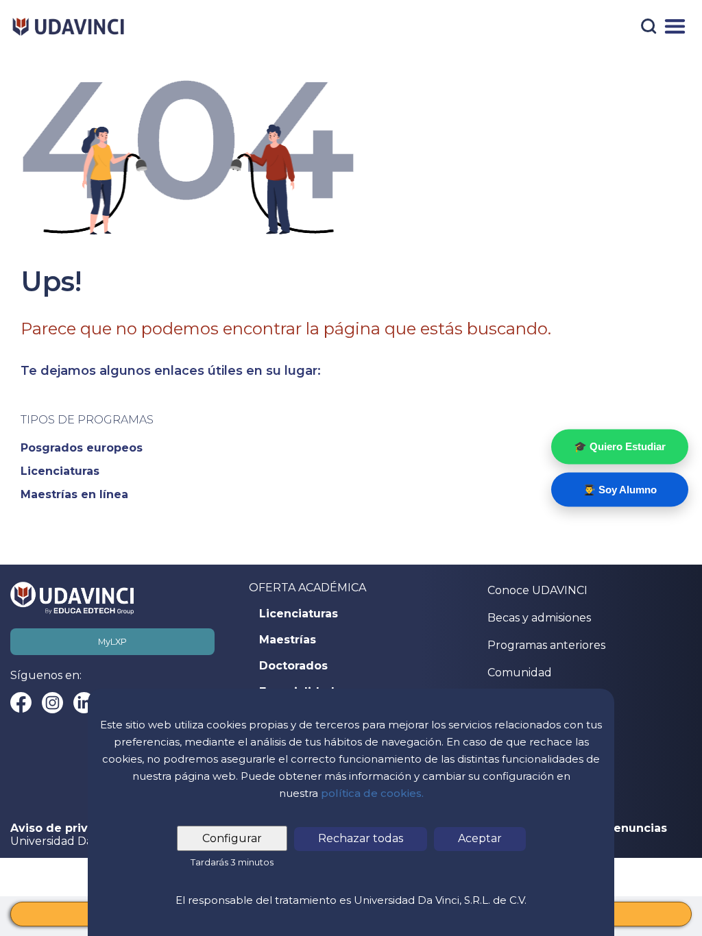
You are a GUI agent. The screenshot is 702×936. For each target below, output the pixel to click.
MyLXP (112, 642)
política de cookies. (372, 793)
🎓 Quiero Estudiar (620, 446)
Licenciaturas (298, 614)
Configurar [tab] (232, 838)
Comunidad (519, 672)
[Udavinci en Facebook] (21, 702)
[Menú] (675, 26)
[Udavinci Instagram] (52, 702)
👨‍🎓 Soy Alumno (620, 489)
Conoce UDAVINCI (537, 590)
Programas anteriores (546, 645)
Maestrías (287, 640)
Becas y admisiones (539, 617)
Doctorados (293, 666)
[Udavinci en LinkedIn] (84, 702)
